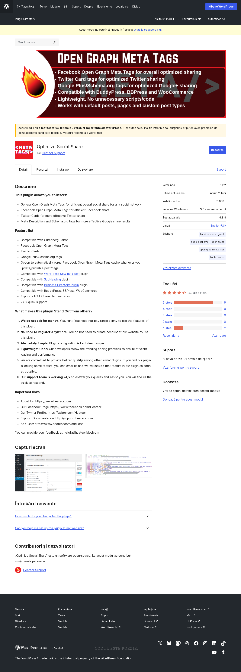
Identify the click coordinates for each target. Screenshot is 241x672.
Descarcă (217, 149)
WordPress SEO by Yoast (62, 274)
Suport (221, 169)
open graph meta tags (212, 249)
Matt (191, 615)
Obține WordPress (221, 6)
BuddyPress (196, 627)
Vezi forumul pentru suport (181, 367)
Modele (63, 627)
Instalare (63, 169)
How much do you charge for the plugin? (43, 516)
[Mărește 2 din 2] (147, 459)
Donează (151, 621)
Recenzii (42, 169)
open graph (217, 241)
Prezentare (65, 609)
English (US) (218, 225)
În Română (57, 648)
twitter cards (217, 257)
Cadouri (150, 627)
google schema (199, 241)
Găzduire (21, 621)
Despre (19, 609)
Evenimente (151, 615)
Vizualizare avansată (177, 268)
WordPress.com (198, 609)
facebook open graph (212, 234)
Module (62, 621)
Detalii (23, 169)
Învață (104, 609)
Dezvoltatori (108, 621)
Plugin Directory (25, 18)
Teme (61, 615)
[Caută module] (55, 42)
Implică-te (150, 609)
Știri (17, 615)
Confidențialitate (25, 627)
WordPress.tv (111, 627)
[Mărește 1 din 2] (77, 459)
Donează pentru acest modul (183, 399)
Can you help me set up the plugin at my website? (49, 528)
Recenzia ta (171, 335)
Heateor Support (53, 153)
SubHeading (52, 279)
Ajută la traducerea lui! (148, 29)
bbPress (193, 621)
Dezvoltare (85, 169)
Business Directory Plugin (61, 285)
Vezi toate (219, 335)
